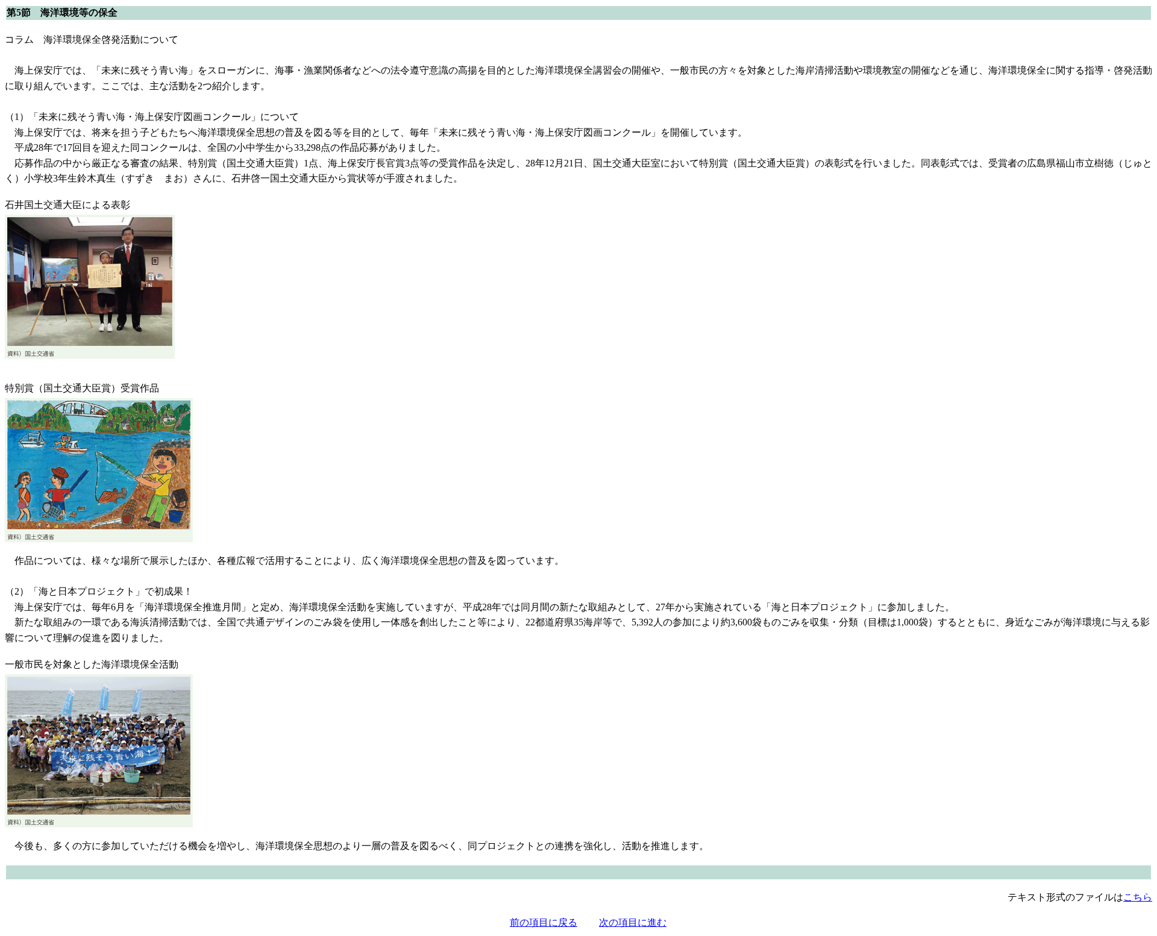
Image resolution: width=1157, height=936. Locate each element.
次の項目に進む (632, 922)
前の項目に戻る (543, 922)
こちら (1137, 897)
